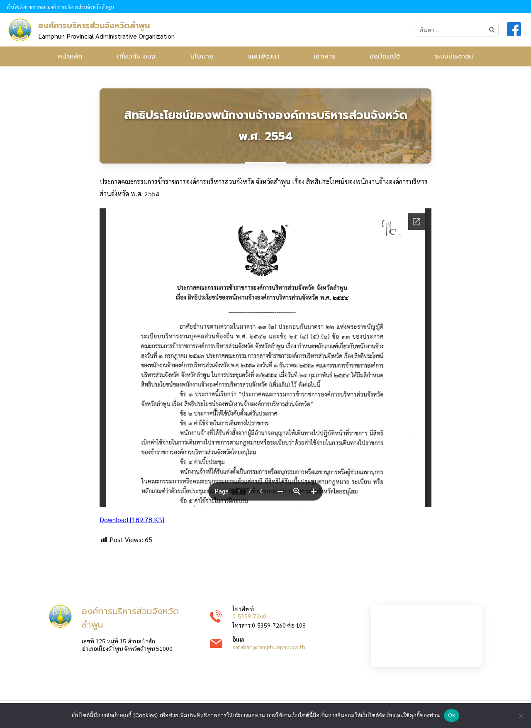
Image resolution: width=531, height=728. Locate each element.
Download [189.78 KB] (132, 519)
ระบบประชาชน (454, 56)
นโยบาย (202, 56)
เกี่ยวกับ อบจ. (136, 56)
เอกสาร (324, 56)
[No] (520, 715)
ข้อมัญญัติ (385, 56)
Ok (451, 715)
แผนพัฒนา (264, 56)
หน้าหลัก (70, 56)
